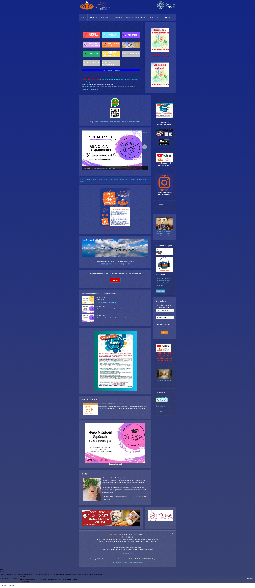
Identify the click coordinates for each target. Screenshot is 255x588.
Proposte (93, 17)
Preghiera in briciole (90, 168)
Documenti (117, 17)
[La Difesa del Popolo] (111, 518)
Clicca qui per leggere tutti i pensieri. (115, 264)
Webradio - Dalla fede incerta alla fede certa (112, 318)
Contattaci (101, 408)
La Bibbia (159, 411)
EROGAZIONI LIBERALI (160, 56)
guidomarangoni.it (160, 559)
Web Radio (105, 17)
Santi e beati (160, 406)
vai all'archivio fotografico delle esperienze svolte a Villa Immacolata (164, 233)
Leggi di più (249, 578)
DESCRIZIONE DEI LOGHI (111, 70)
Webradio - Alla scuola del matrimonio (110, 309)
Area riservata (116, 562)
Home (83, 17)
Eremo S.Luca (154, 17)
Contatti (167, 17)
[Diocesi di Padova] (160, 515)
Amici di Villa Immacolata (135, 17)
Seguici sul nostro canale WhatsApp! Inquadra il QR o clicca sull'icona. (115, 122)
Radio (125, 562)
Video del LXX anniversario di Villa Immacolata (164, 355)
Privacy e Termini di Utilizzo (165, 325)
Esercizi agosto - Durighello (106, 302)
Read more (160, 291)
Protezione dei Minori (136, 562)
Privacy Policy (127, 553)
